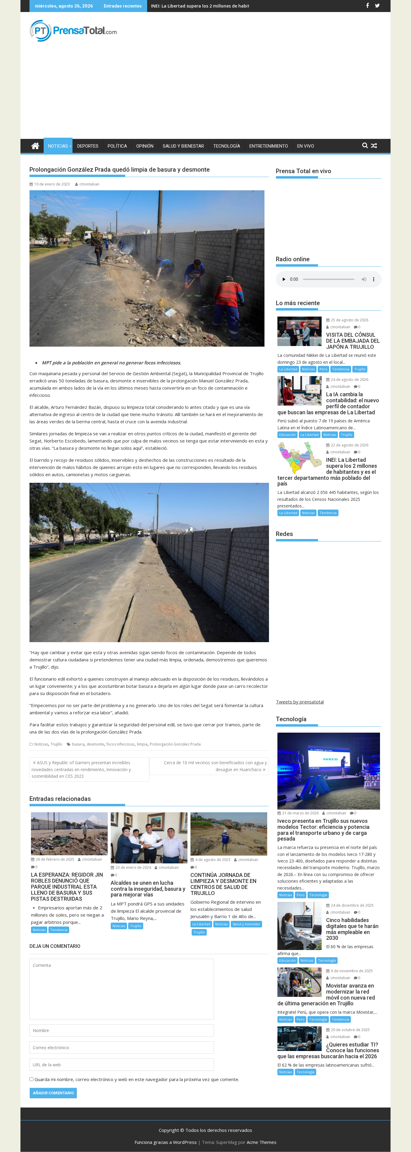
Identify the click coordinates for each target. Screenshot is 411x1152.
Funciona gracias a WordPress (165, 1142)
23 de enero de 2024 (133, 867)
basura (78, 744)
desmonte (95, 744)
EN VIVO (305, 146)
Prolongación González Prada (175, 744)
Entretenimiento (268, 146)
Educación (287, 434)
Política (117, 146)
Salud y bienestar (183, 146)
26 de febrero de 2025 (54, 859)
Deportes (87, 146)
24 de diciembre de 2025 (352, 905)
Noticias (58, 146)
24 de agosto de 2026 (349, 379)
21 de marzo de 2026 (300, 813)
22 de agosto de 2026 (349, 445)
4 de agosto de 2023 (212, 859)
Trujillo (56, 744)
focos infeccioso (120, 744)
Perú (323, 369)
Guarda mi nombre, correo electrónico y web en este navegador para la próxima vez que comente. (137, 1079)
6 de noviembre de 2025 (351, 970)
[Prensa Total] (35, 145)
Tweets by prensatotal (300, 702)
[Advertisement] (205, 94)
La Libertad (201, 924)
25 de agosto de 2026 (349, 320)
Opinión (144, 146)
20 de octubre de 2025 (350, 1029)
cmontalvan (89, 184)
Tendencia (58, 929)
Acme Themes (262, 1142)
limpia (142, 744)
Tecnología (226, 146)
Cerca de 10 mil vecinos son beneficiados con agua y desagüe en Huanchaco (215, 766)
